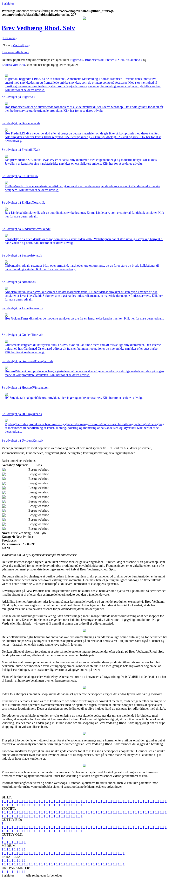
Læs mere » (9, 52)
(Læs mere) (9, 38)
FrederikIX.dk (114, 60)
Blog (20, 875)
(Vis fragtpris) (20, 45)
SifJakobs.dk (134, 60)
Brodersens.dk (94, 60)
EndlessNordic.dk (13, 65)
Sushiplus (8, 3)
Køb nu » (23, 52)
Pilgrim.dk (76, 60)
